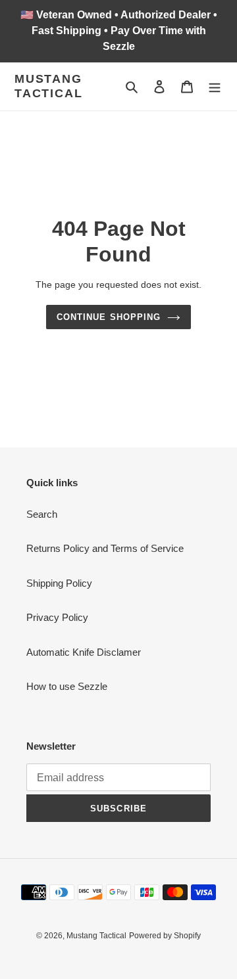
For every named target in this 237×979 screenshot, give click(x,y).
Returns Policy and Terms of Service (105, 548)
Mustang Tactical (48, 86)
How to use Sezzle (66, 686)
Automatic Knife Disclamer (83, 652)
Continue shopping (109, 317)
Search (41, 514)
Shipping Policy (59, 583)
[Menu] (214, 86)
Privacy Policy (57, 617)
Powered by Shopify (165, 935)
